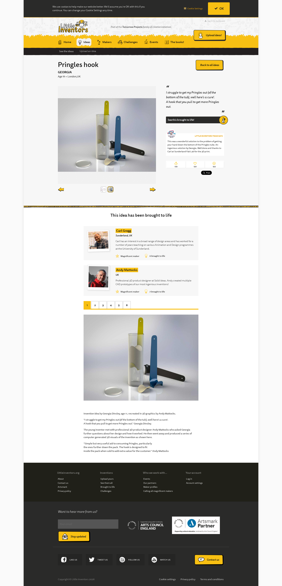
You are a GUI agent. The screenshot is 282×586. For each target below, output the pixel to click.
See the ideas (66, 51)
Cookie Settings (195, 8)
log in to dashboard (216, 21)
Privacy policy (64, 491)
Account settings (194, 483)
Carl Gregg (123, 231)
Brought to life (107, 487)
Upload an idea (88, 51)
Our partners (149, 483)
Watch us (165, 559)
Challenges (105, 491)
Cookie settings (167, 579)
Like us (73, 559)
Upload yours (107, 478)
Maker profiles (150, 487)
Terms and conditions (212, 579)
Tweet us (103, 559)
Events (146, 478)
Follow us (134, 559)
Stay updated (78, 536)
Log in (189, 478)
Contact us (63, 483)
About (61, 478)
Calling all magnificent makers (158, 491)
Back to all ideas (209, 65)
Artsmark (62, 487)
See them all (106, 483)
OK (221, 8)
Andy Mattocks (126, 270)
